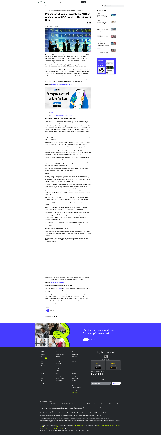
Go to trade (120, 2)
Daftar (86, 339)
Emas (56, 425)
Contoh (51, 112)
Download (93, 339)
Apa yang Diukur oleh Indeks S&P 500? (61, 84)
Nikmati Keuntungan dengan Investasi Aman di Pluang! (61, 115)
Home (46, 10)
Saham (52, 10)
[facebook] (90, 23)
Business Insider (66, 303)
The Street (52, 303)
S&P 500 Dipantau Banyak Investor (55, 114)
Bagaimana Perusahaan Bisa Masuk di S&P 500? (58, 111)
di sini (60, 288)
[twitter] (88, 23)
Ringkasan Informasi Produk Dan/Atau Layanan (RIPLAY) (52, 428)
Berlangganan (116, 383)
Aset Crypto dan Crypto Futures (77, 425)
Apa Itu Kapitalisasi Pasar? (58, 282)
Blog (49, 10)
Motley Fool (59, 303)
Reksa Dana (58, 426)
